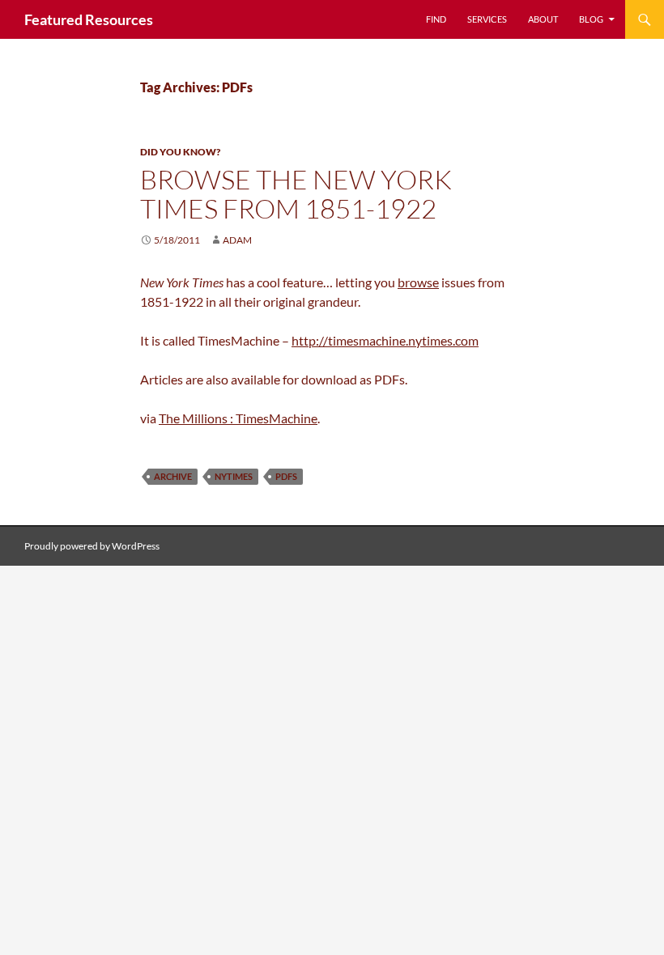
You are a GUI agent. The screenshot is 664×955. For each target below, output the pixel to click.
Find (436, 19)
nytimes (234, 476)
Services (487, 19)
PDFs (286, 476)
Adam (237, 240)
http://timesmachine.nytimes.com (385, 340)
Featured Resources (88, 19)
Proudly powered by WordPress (92, 546)
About (543, 19)
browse (418, 282)
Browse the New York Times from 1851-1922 (296, 194)
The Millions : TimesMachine (238, 418)
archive (173, 476)
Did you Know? (180, 152)
